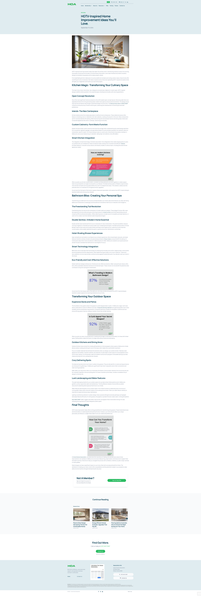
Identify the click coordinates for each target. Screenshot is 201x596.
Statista (123, 143)
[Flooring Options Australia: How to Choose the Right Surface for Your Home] (119, 514)
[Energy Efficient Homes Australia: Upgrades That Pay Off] (100, 514)
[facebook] (98, 591)
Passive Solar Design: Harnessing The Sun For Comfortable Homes (80, 524)
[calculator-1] (97, 564)
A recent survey (106, 212)
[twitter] (125, 2)
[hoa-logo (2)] (72, 3)
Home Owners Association (79, 457)
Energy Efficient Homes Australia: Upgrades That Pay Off (99, 524)
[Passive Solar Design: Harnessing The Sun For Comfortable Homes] (81, 514)
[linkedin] (127, 2)
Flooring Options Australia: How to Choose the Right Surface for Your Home (119, 524)
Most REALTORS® (76, 399)
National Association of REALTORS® (119, 103)
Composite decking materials (104, 307)
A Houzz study (107, 239)
